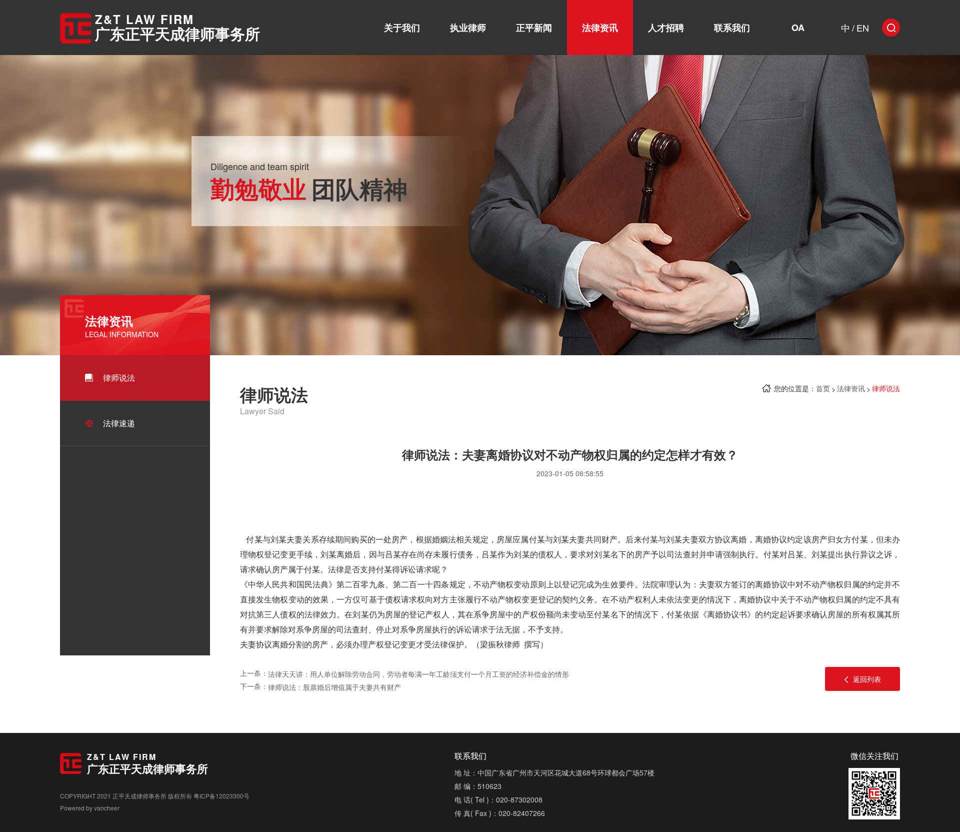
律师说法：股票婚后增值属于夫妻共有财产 (334, 687)
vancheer (107, 807)
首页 (823, 388)
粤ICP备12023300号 (222, 795)
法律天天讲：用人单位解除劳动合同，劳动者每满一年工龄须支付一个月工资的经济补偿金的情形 (418, 674)
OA (798, 27)
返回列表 (867, 679)
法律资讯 (600, 27)
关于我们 (402, 27)
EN (862, 27)
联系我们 (732, 27)
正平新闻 (534, 27)
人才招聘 (666, 27)
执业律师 (468, 27)
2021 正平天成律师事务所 (131, 795)
